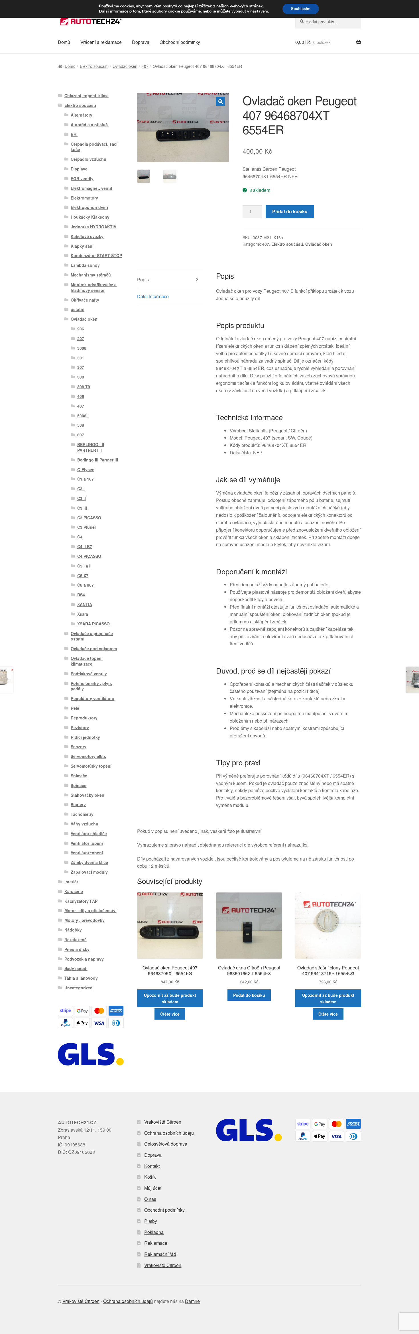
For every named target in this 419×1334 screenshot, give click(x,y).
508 (80, 425)
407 (145, 66)
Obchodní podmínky (180, 42)
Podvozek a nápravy (84, 959)
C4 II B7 (84, 546)
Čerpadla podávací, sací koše (94, 146)
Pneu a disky (77, 949)
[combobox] (328, 22)
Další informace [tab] (153, 296)
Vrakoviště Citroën (162, 1122)
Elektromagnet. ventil (91, 188)
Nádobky (73, 930)
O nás (150, 1199)
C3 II (81, 498)
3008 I (83, 348)
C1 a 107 (85, 479)
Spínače (78, 785)
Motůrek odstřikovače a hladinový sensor (94, 287)
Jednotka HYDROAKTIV (93, 226)
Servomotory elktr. (88, 756)
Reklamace (155, 1243)
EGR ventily (82, 178)
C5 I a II (84, 566)
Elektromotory (84, 198)
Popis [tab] (143, 279)
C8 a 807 (85, 585)
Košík (150, 1177)
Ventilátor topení (87, 843)
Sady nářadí (76, 968)
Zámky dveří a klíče (89, 862)
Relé (75, 708)
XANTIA (84, 604)
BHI (74, 134)
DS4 (81, 594)
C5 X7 (82, 575)
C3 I (81, 488)
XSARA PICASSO (93, 624)
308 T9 (83, 386)
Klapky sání (82, 246)
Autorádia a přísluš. (90, 124)
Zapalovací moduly (89, 872)
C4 (79, 537)
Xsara (82, 614)
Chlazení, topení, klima (86, 95)
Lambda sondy (85, 265)
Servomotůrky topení (91, 766)
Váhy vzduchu (84, 824)
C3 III (82, 508)
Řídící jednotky (85, 737)
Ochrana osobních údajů (169, 1133)
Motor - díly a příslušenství (90, 910)
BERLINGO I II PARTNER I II (90, 447)
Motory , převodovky (84, 920)
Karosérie (73, 891)
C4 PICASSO (89, 556)
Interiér (71, 881)
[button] (220, 101)
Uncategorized (78, 988)
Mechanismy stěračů (91, 275)
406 (80, 396)
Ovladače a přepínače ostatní (92, 636)
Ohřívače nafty (85, 300)
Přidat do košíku (290, 211)
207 (80, 338)
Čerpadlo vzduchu (88, 159)
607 (80, 435)
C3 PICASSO (89, 517)
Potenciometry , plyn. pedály (91, 686)
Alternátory (81, 115)
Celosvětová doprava (165, 1143)
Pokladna (154, 1232)
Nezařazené (75, 939)
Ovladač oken (125, 66)
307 (80, 367)
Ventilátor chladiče (89, 833)
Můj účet (152, 1188)
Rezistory (80, 727)
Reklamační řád (160, 1254)
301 (80, 358)
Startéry (78, 804)
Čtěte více (170, 1014)
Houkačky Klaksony (90, 217)
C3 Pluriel (86, 527)
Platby (150, 1221)
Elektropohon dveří (89, 207)
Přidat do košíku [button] (249, 995)
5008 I (83, 415)
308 (80, 377)
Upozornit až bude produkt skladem (170, 998)
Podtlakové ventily (89, 673)
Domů (64, 42)
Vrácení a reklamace (101, 42)
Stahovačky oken (87, 795)
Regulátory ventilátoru (92, 698)
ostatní (77, 309)
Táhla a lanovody (81, 978)
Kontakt (152, 1166)
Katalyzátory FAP (80, 901)
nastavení (259, 11)
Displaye (79, 169)
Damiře (192, 1301)
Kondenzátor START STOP (96, 255)
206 (80, 329)
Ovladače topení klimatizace (87, 661)
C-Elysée (85, 469)
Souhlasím (300, 8)
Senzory (78, 746)
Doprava (140, 42)
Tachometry (82, 814)
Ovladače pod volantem (94, 648)
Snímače (79, 775)
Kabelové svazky (87, 236)
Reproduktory (84, 718)
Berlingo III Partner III (97, 460)
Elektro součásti (94, 66)
